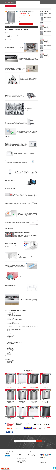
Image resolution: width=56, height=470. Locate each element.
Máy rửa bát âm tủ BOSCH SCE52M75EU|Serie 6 (47, 13)
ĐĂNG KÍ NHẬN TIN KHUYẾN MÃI (27, 438)
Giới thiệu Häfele (7, 453)
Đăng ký (39, 441)
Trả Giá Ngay (30, 15)
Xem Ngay (10, 396)
